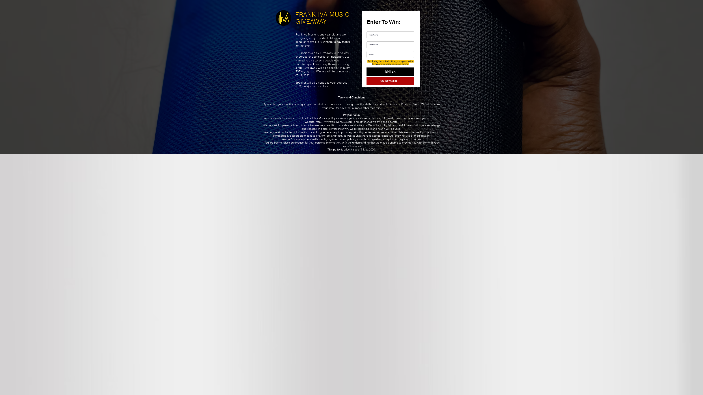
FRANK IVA (312, 14)
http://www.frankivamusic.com (334, 121)
